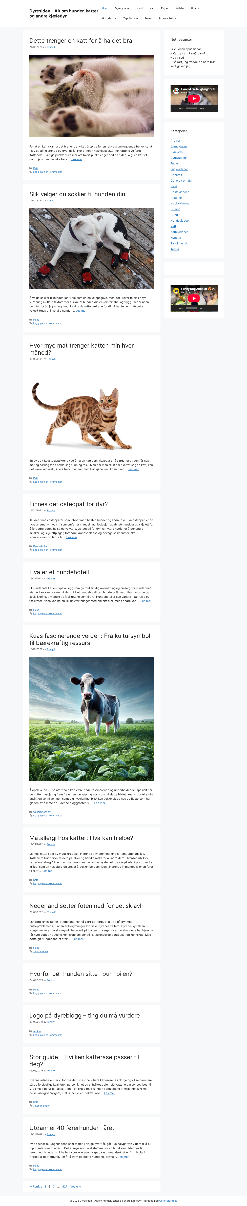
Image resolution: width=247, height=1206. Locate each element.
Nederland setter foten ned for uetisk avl (85, 905)
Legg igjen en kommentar (47, 171)
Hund (140, 8)
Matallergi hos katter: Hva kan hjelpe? (81, 837)
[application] (194, 98)
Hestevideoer (180, 192)
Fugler (165, 8)
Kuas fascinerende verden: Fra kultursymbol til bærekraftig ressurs (89, 639)
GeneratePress (168, 1200)
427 (65, 1186)
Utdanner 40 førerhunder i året (71, 1127)
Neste (75, 1186)
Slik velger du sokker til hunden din (77, 194)
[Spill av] (175, 108)
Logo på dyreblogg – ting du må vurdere (84, 1015)
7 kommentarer (41, 1105)
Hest (174, 186)
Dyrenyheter (122, 8)
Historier (107, 18)
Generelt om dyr (42, 811)
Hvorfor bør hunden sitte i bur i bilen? (80, 973)
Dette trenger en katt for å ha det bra (80, 40)
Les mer (76, 159)
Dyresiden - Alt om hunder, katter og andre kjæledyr (63, 13)
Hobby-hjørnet (180, 203)
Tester (148, 18)
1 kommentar (40, 951)
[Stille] (208, 108)
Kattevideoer (179, 232)
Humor (195, 8)
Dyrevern (177, 152)
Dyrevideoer (179, 157)
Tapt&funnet (130, 18)
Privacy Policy (167, 18)
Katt (152, 8)
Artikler (179, 8)
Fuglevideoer (179, 169)
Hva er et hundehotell (59, 572)
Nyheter (176, 237)
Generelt (176, 175)
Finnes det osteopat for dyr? (68, 503)
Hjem (105, 8)
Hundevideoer (180, 220)
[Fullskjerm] (213, 108)
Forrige (35, 1186)
